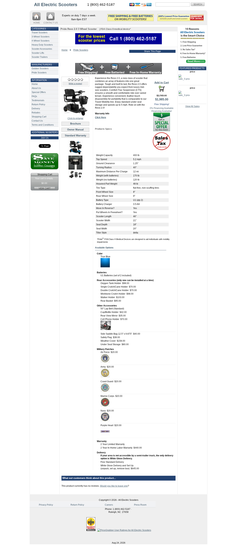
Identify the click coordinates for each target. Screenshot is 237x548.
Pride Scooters (39, 72)
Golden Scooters (40, 68)
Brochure (75, 123)
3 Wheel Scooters (40, 36)
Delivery (36, 108)
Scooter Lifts (38, 53)
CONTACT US (51, 22)
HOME (36, 22)
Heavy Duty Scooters (42, 45)
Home (35, 84)
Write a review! (75, 83)
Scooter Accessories (42, 49)
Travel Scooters (39, 32)
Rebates (36, 112)
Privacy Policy (46, 505)
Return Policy (38, 104)
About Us (36, 88)
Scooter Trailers (40, 57)
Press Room (140, 505)
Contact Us (37, 120)
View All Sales (192, 106)
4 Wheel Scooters (40, 40)
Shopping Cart (39, 116)
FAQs (34, 96)
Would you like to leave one (114, 486)
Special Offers (39, 92)
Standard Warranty (75, 135)
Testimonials (38, 100)
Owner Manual (75, 129)
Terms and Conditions (43, 125)
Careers (109, 505)
